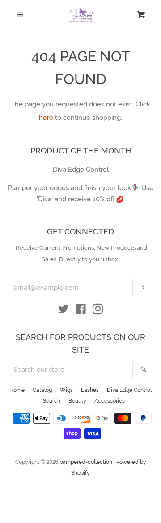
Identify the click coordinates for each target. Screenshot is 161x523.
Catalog (42, 390)
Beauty (77, 401)
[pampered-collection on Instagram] (98, 311)
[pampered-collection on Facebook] (80, 311)
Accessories (109, 401)
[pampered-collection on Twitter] (63, 311)
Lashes (90, 390)
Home (17, 390)
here (46, 118)
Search (51, 401)
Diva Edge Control (129, 390)
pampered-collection (85, 462)
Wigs (66, 390)
